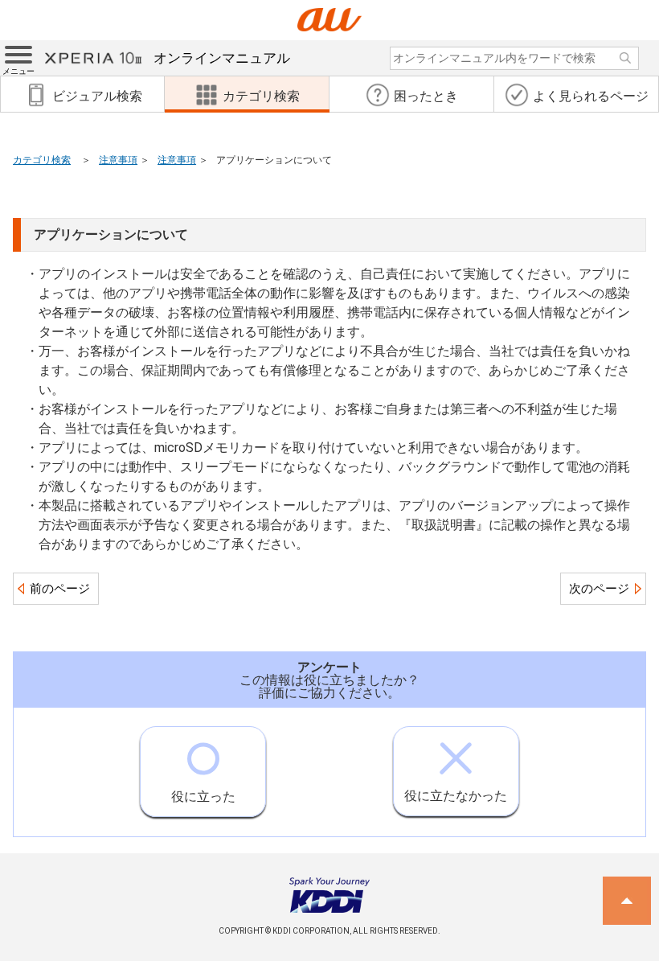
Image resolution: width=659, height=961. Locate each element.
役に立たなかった (455, 795)
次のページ (599, 588)
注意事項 (118, 160)
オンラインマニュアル (221, 58)
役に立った (203, 796)
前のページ (60, 588)
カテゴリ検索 (42, 160)
